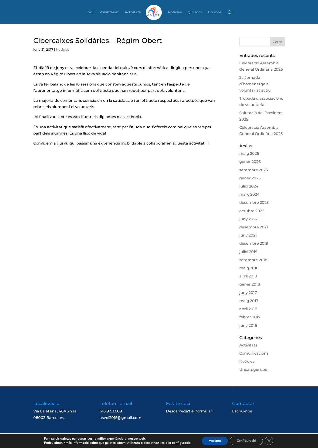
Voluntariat (109, 12)
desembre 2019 (253, 243)
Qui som (195, 12)
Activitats (133, 12)
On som (214, 12)
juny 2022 (248, 219)
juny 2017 (248, 292)
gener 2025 (249, 178)
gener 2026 (250, 161)
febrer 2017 (249, 317)
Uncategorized (253, 369)
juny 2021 (248, 235)
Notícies (175, 12)
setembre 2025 (253, 170)
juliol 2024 (248, 186)
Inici (90, 12)
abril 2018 (248, 276)
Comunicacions (253, 353)
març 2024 (249, 194)
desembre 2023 (254, 202)
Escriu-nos (242, 411)
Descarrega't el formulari (189, 411)
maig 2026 (249, 153)
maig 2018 (248, 268)
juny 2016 (248, 325)
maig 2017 (248, 301)
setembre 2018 (253, 260)
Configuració (246, 440)
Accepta (215, 440)
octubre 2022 (251, 211)
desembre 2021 (253, 227)
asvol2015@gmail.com (120, 417)
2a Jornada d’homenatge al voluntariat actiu (255, 83)
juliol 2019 (248, 252)
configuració (181, 443)
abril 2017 (248, 309)
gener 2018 (249, 284)
